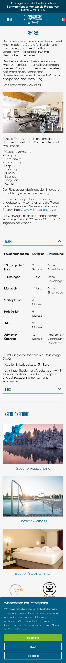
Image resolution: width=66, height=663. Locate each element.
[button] (49, 127)
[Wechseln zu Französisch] (63, 19)
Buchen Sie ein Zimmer (33, 573)
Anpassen (33, 646)
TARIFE (8, 241)
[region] (33, 630)
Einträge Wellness (33, 521)
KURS (8, 389)
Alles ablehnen (33, 656)
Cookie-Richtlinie (17, 629)
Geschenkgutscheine (33, 468)
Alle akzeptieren (33, 637)
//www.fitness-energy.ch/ (40, 209)
